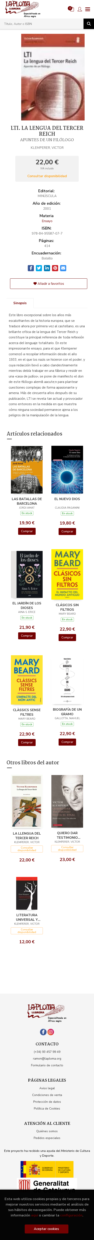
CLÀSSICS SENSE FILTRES (27, 712)
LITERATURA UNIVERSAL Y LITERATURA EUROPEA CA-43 (27, 917)
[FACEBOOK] (43, 1032)
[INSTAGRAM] (50, 1032)
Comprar (27, 531)
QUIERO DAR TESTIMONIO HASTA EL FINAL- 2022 (67, 835)
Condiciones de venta (47, 1095)
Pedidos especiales (47, 1138)
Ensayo (47, 221)
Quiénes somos (47, 1131)
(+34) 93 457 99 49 (47, 1052)
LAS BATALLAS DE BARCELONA (27, 501)
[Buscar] (89, 24)
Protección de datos (47, 1102)
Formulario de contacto (47, 1065)
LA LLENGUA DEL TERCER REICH (27, 835)
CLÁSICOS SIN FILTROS (67, 607)
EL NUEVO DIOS (67, 499)
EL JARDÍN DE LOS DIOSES (26, 605)
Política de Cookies (47, 1108)
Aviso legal (47, 1088)
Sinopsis (20, 303)
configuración (71, 1215)
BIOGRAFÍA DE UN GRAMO (67, 711)
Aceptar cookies (46, 1229)
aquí (34, 1215)
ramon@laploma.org (47, 1058)
